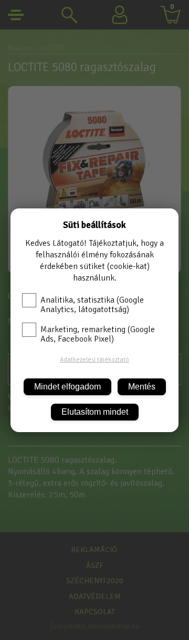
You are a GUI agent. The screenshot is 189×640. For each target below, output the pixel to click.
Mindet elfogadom (67, 386)
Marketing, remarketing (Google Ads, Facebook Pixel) (97, 334)
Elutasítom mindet (94, 411)
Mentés (141, 386)
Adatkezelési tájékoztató (94, 360)
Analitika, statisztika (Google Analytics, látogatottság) (92, 304)
